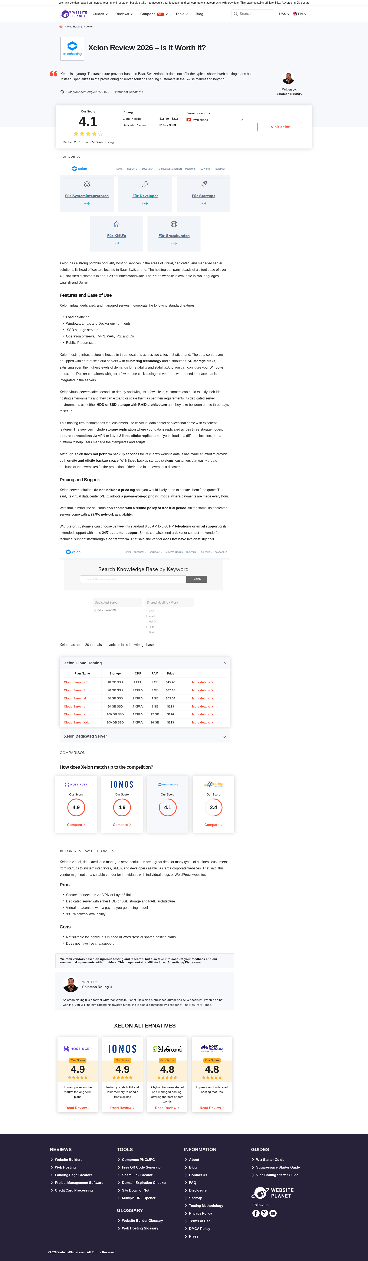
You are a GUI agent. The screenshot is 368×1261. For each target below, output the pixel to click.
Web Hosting (65, 1167)
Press (193, 1236)
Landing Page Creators (73, 1175)
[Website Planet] (61, 27)
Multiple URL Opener (138, 1198)
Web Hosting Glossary (140, 1228)
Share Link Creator (137, 1175)
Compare (74, 825)
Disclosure (198, 1190)
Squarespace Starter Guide (278, 1167)
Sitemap (195, 1198)
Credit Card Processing (74, 1190)
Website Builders (68, 1160)
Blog (193, 1167)
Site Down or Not (135, 1190)
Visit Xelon (280, 127)
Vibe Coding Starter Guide (277, 1175)
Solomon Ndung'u (289, 93)
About (194, 1160)
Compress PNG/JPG (138, 1160)
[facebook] (256, 1213)
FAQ (192, 1183)
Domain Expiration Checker (144, 1183)
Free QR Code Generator (142, 1167)
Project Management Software (79, 1183)
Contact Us (198, 1175)
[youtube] (273, 1213)
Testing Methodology (206, 1206)
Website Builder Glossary (142, 1220)
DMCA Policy (199, 1229)
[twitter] (264, 1213)
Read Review (76, 1108)
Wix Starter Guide (270, 1160)
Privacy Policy (200, 1213)
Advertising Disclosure (295, 2)
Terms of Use (199, 1221)
